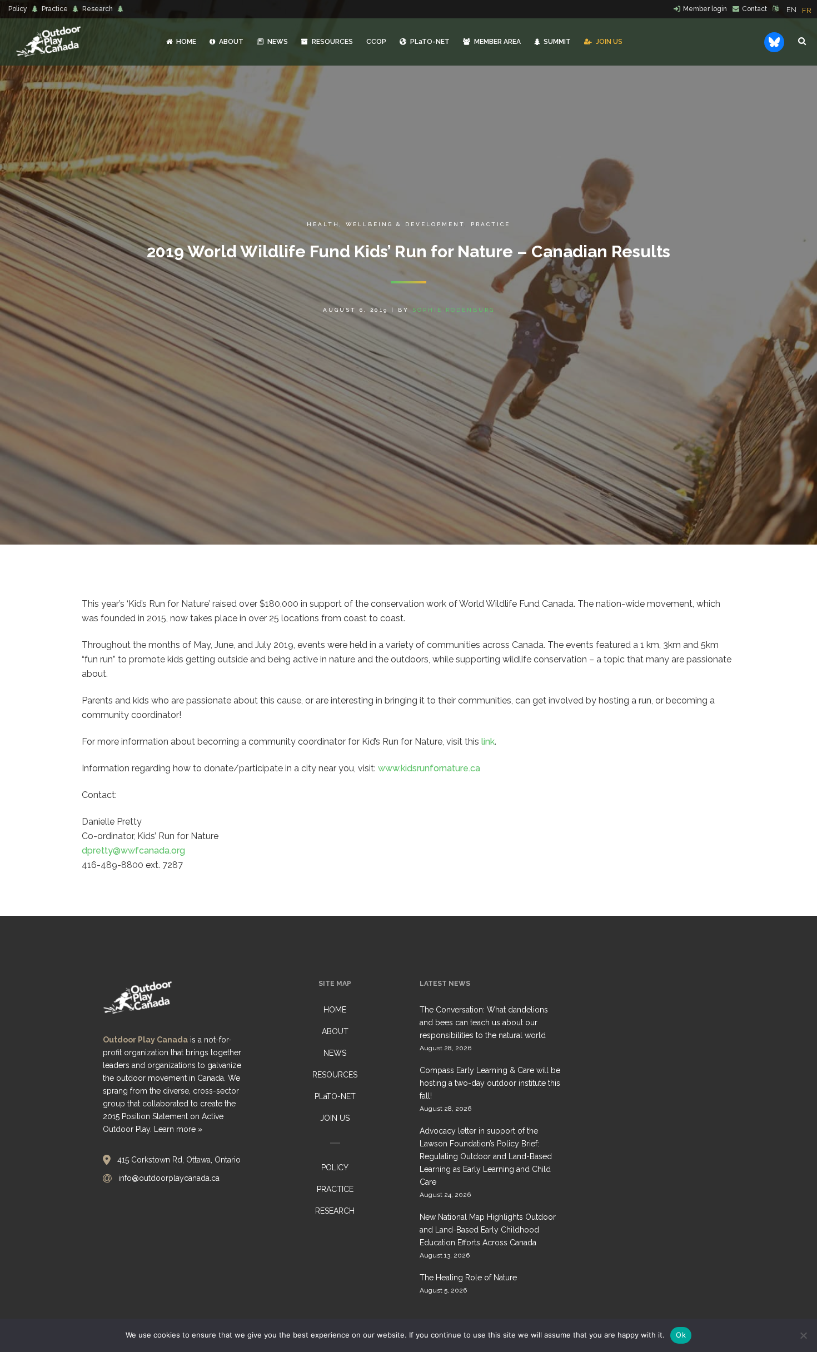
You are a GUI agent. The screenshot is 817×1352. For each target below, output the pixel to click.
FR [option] (806, 10)
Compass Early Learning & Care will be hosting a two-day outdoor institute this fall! (490, 1083)
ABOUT (335, 1031)
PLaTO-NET (335, 1096)
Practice (55, 9)
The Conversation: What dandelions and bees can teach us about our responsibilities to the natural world (484, 1022)
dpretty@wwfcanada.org (133, 850)
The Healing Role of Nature (468, 1277)
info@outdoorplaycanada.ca (169, 1178)
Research (97, 9)
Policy (17, 9)
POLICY (334, 1167)
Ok (681, 1334)
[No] (803, 1335)
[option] (806, 10)
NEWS (334, 1053)
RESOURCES (334, 1074)
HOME (334, 1009)
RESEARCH (335, 1210)
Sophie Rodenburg (453, 310)
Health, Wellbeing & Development (386, 224)
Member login (705, 9)
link (488, 741)
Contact (754, 9)
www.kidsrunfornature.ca (429, 768)
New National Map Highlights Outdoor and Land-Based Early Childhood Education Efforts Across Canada (488, 1230)
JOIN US (335, 1118)
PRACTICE (335, 1189)
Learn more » (178, 1129)
